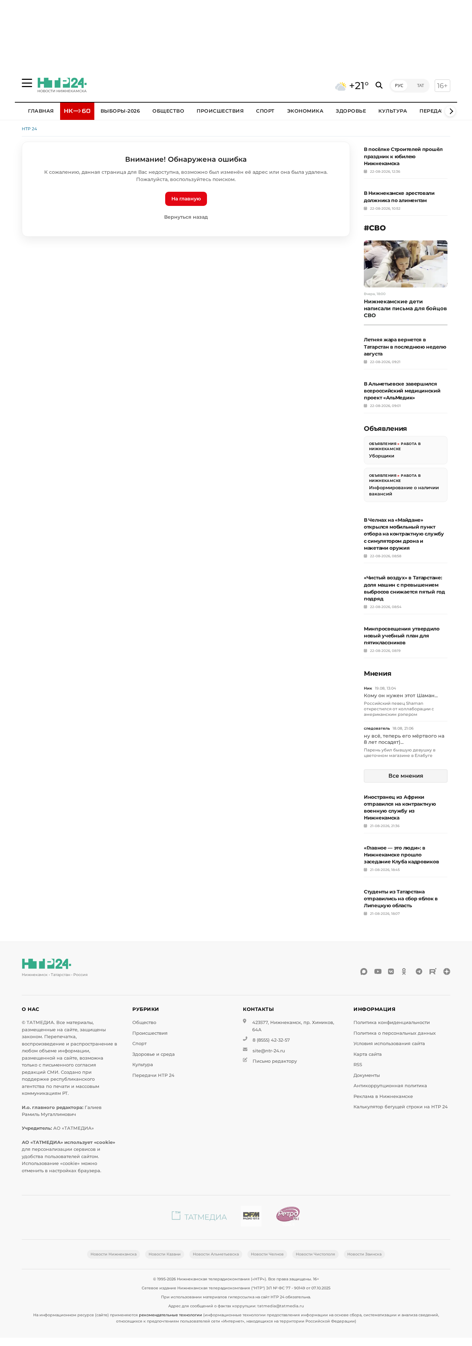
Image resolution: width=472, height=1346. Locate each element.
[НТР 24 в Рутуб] (432, 971)
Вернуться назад (186, 217)
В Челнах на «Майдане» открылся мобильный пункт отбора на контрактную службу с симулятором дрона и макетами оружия (404, 534)
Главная (41, 111)
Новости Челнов (267, 1254)
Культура (392, 111)
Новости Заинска (364, 1254)
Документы (366, 1075)
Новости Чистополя (315, 1254)
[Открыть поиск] (379, 85)
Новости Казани (165, 1254)
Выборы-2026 (120, 111)
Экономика (305, 111)
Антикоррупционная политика (390, 1085)
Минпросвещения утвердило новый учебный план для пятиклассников (402, 636)
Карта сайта (367, 1054)
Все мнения (405, 775)
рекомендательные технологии (170, 1314)
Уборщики (381, 455)
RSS (357, 1064)
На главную (186, 199)
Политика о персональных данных (394, 1033)
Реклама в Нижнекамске (383, 1096)
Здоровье (351, 111)
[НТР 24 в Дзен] (446, 971)
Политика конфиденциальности (391, 1022)
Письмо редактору (275, 1061)
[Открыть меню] (27, 83)
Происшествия (220, 111)
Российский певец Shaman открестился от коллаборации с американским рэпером (399, 709)
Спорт (265, 111)
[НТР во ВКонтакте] (391, 971)
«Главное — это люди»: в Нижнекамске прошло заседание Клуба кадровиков (401, 855)
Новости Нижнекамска (113, 1254)
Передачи (434, 111)
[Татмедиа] (199, 1217)
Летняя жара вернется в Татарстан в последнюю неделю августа (405, 346)
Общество (168, 111)
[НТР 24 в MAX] (363, 971)
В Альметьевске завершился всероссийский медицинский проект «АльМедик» (402, 391)
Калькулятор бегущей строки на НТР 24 (400, 1106)
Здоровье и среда (153, 1054)
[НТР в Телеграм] (419, 971)
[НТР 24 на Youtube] (377, 971)
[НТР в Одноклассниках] (405, 971)
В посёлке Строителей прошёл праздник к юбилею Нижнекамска (403, 156)
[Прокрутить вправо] (450, 111)
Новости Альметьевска (216, 1254)
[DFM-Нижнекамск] (251, 1217)
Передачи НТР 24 (153, 1075)
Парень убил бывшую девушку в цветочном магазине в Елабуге (399, 752)
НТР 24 (29, 128)
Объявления (382, 444)
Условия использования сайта (389, 1043)
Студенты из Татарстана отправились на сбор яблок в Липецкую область (401, 899)
